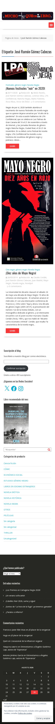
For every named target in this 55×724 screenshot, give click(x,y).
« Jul (5, 699)
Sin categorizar (10, 527)
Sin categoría (9, 521)
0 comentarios (39, 101)
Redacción (25, 92)
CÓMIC (7, 469)
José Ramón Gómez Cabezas (18, 95)
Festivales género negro (16, 85)
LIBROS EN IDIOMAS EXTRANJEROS (19, 486)
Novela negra (18, 283)
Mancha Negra (23, 98)
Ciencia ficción (10, 463)
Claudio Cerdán (39, 277)
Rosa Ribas (10, 101)
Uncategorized (10, 538)
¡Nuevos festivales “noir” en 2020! (25, 88)
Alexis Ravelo (39, 92)
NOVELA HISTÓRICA (12, 498)
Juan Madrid (37, 280)
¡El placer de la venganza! (39, 629)
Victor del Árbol (23, 101)
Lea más (12, 146)
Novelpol (29, 283)
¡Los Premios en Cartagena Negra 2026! (23, 590)
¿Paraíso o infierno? (14, 612)
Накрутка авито (10, 646)
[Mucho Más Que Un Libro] (27, 19)
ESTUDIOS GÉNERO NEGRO (16, 480)
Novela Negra (33, 85)
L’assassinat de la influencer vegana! (26, 641)
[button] (51, 25)
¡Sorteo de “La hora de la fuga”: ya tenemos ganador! (29, 606)
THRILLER (8, 532)
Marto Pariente (37, 98)
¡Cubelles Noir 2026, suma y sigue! (20, 601)
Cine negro (10, 269)
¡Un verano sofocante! (15, 595)
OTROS (7, 509)
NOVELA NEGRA (11, 504)
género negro (21, 269)
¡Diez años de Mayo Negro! (21, 272)
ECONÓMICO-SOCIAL (13, 475)
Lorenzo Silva (38, 95)
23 (48, 688)
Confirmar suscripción (16, 368)
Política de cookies (25, 713)
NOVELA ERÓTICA (11, 492)
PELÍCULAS (8, 515)
